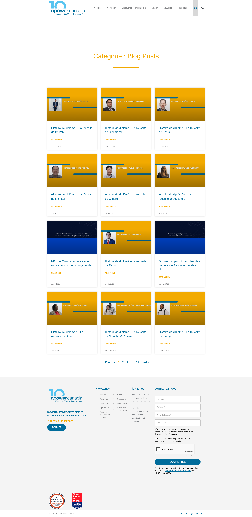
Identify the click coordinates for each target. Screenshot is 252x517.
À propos (97, 8)
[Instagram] (191, 514)
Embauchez (127, 8)
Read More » (56, 140)
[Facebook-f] (181, 514)
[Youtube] (196, 514)
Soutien (154, 8)
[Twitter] (186, 514)
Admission (111, 8)
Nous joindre (183, 8)
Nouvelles (168, 8)
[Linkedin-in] (201, 514)
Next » (145, 362)
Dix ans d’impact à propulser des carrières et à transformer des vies (179, 265)
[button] (202, 8)
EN (195, 8)
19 (137, 362)
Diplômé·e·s (140, 8)
